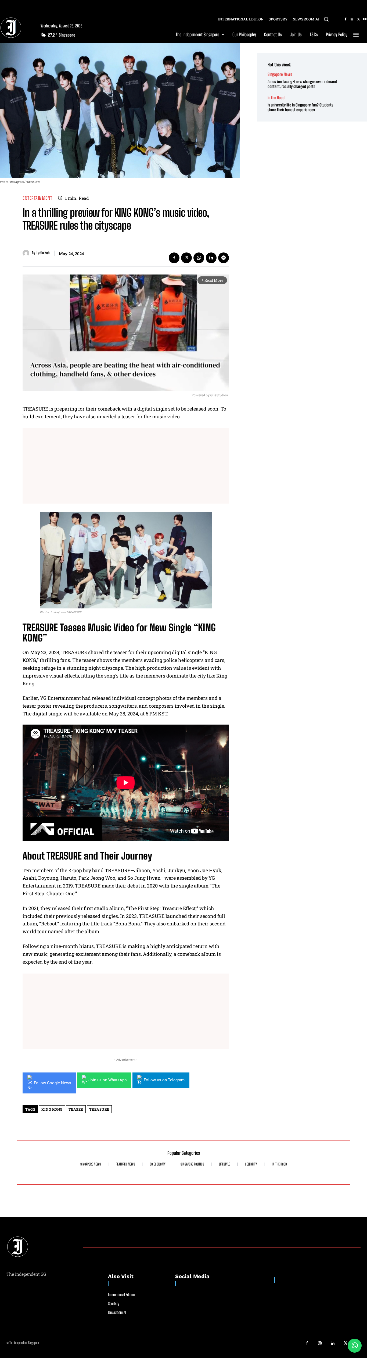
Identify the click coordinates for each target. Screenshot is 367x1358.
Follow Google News (52, 1083)
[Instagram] (352, 19)
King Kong (52, 1109)
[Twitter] (358, 19)
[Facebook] (345, 19)
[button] (326, 19)
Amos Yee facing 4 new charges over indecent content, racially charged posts (302, 84)
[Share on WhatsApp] (355, 1346)
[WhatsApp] (198, 257)
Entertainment (37, 198)
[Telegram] (223, 257)
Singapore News (280, 74)
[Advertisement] (126, 466)
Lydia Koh (43, 253)
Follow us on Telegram (164, 1080)
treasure (99, 1109)
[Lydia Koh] (27, 253)
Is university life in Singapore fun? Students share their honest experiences (300, 107)
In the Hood (276, 98)
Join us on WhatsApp (107, 1080)
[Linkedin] (211, 257)
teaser (76, 1109)
